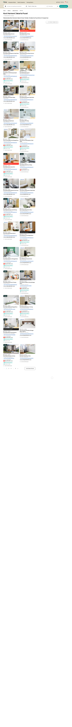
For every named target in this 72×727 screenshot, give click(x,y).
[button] (60, 2)
